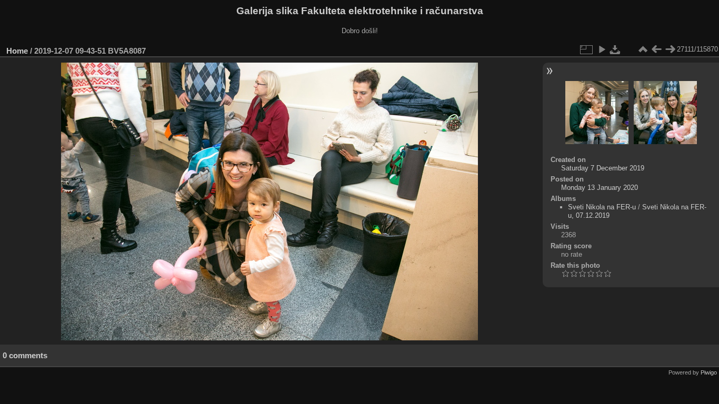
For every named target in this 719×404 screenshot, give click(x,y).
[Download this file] (615, 49)
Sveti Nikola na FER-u (602, 207)
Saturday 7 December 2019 (602, 168)
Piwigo (709, 372)
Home (17, 50)
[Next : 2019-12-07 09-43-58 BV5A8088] (670, 49)
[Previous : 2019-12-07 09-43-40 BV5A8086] (656, 49)
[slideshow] (601, 49)
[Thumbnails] (643, 49)
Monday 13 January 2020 (599, 187)
